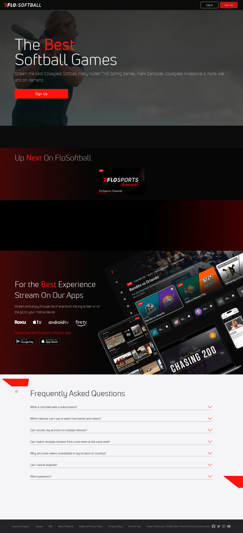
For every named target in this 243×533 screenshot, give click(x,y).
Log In (209, 5)
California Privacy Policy (91, 526)
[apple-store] (49, 350)
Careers (39, 526)
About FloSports (65, 526)
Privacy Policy (115, 526)
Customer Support (21, 526)
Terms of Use (134, 526)
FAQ (50, 526)
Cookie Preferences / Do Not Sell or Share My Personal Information (178, 526)
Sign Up (228, 5)
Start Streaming (120, 184)
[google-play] (25, 350)
